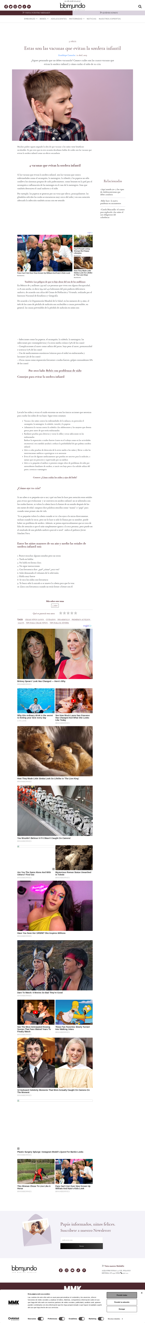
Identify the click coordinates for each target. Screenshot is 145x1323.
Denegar (122, 1309)
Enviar (82, 1246)
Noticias (91, 19)
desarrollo (64, 620)
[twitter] (11, 6)
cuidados (51, 620)
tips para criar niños (37, 623)
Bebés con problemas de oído (63, 370)
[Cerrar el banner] (141, 1293)
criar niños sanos (34, 620)
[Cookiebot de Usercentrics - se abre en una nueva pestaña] (13, 1318)
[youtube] (20, 6)
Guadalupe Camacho (66, 55)
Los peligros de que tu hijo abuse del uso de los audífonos (59, 282)
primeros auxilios (81, 620)
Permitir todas (122, 1295)
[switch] (62, 1318)
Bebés (43, 19)
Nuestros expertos (110, 19)
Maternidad (76, 19)
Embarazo (30, 19)
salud (21, 623)
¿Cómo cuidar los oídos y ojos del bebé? (59, 477)
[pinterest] (29, 6)
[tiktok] (24, 6)
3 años (72, 41)
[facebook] (6, 6)
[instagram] (15, 6)
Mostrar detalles (114, 1319)
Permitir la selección (121, 1302)
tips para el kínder (59, 623)
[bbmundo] (72, 6)
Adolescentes (59, 19)
